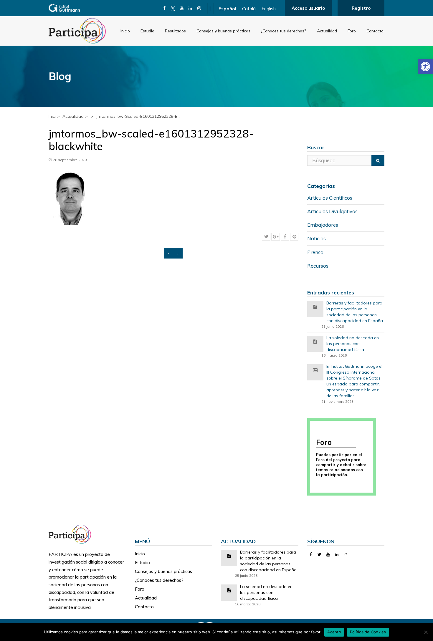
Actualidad (327, 31)
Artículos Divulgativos (332, 211)
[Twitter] (319, 554)
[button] (425, 66)
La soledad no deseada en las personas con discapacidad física (352, 343)
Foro (352, 31)
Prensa (315, 252)
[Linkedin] (190, 8)
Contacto (375, 31)
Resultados (175, 31)
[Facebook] (164, 8)
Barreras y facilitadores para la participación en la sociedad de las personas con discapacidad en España (354, 311)
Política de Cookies (368, 632)
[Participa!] (72, 533)
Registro (361, 8)
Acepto (334, 632)
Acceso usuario (308, 8)
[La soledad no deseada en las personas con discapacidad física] (315, 341)
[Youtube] (182, 8)
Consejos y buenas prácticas (223, 31)
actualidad (73, 116)
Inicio (125, 31)
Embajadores (322, 225)
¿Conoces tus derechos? (283, 31)
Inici (52, 116)
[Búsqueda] (377, 160)
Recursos (317, 266)
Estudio (147, 31)
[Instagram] (199, 8)
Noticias (316, 238)
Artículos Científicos (329, 198)
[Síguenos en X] (173, 8)
